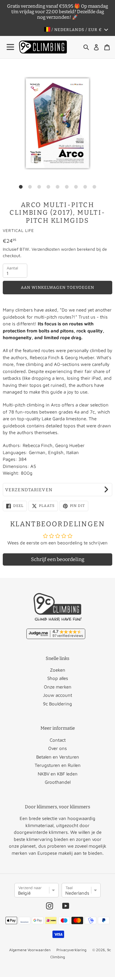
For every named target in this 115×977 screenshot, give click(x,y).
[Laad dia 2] (30, 187)
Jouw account (57, 695)
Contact (58, 740)
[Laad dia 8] (85, 187)
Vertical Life (18, 230)
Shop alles (57, 678)
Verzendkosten (46, 249)
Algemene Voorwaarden (30, 950)
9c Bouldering (57, 703)
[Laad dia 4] (48, 187)
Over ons (57, 748)
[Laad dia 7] (76, 187)
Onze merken (57, 686)
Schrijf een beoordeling (57, 559)
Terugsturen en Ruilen (58, 765)
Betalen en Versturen (57, 756)
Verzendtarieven (28, 489)
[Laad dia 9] (94, 187)
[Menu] (10, 47)
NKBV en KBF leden (58, 773)
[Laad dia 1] (21, 187)
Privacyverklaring (71, 950)
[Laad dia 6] (67, 187)
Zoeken (57, 670)
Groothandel (58, 782)
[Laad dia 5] (58, 187)
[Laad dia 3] (39, 187)
